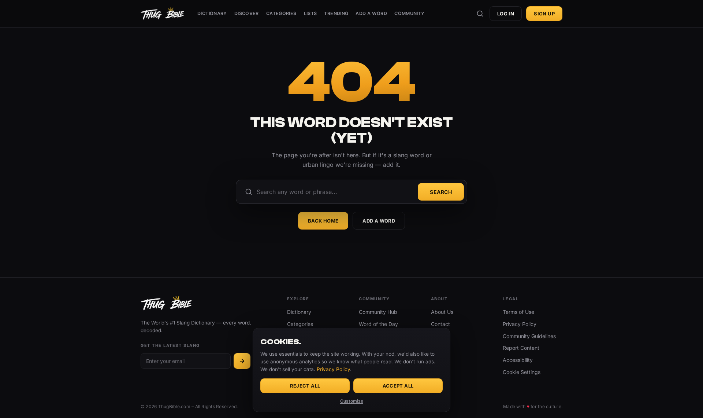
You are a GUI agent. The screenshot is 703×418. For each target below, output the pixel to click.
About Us (442, 312)
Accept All (398, 386)
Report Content (521, 348)
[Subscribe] (242, 361)
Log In (505, 13)
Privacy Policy (519, 324)
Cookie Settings (521, 372)
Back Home (323, 221)
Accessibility (518, 360)
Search (441, 192)
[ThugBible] (162, 13)
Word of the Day (378, 324)
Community (409, 13)
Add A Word (371, 13)
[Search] (480, 13)
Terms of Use (518, 312)
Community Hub (378, 312)
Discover (246, 13)
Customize (351, 401)
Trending (336, 13)
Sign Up (544, 13)
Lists (310, 13)
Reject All (305, 386)
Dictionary (212, 13)
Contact (440, 324)
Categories (281, 13)
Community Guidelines (529, 336)
